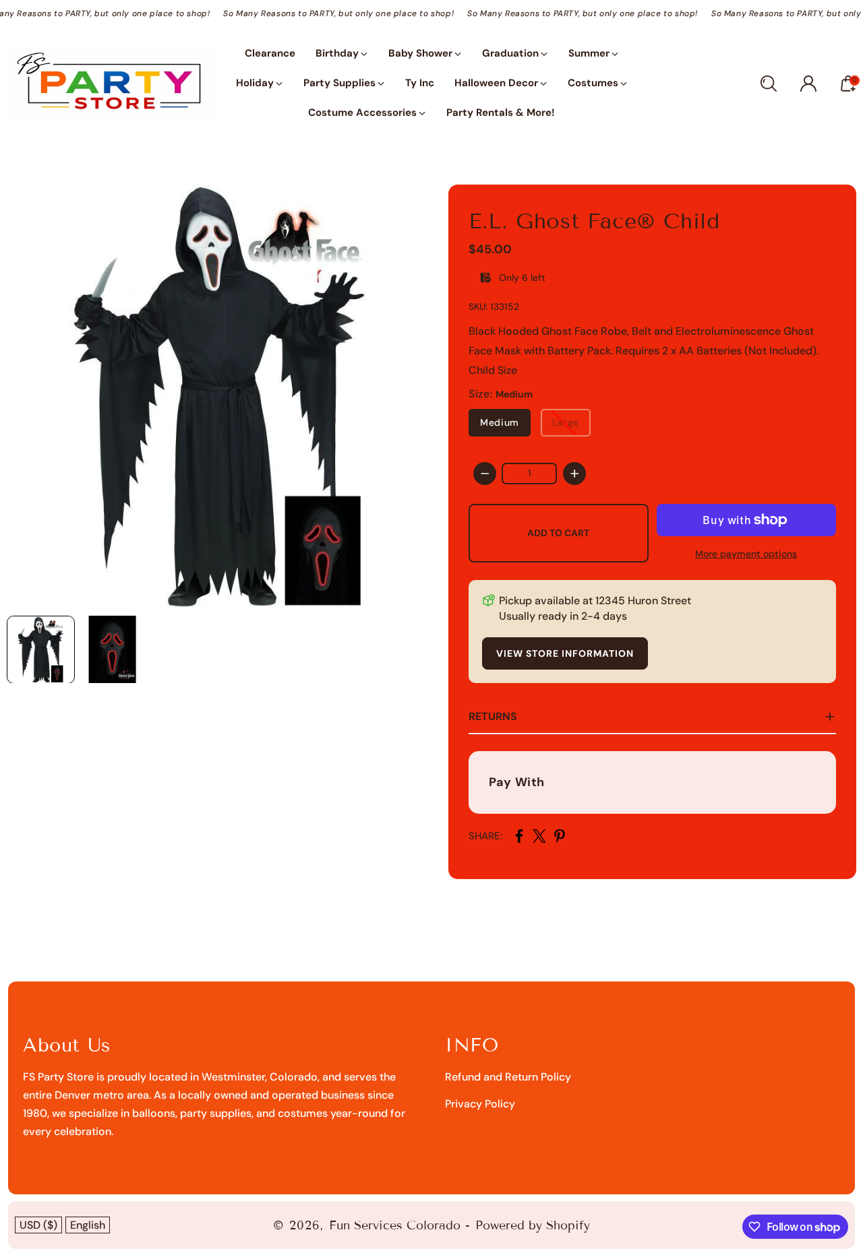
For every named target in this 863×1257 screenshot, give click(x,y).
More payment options (746, 554)
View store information (565, 653)
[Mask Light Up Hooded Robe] (219, 397)
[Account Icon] (808, 83)
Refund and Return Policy (508, 1077)
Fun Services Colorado (394, 1225)
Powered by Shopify (532, 1225)
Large (565, 422)
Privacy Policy (480, 1104)
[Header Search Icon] (769, 83)
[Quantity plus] (574, 473)
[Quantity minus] (484, 473)
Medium (499, 422)
